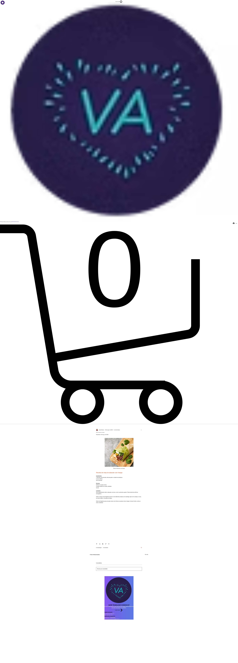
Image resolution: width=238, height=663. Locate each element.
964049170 (113, 617)
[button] (3, 221)
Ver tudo (146, 554)
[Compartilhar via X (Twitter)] (99, 543)
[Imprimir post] (108, 543)
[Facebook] (119, 622)
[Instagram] (119, 620)
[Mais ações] (141, 430)
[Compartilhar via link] (105, 543)
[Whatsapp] (119, 623)
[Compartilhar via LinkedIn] (102, 543)
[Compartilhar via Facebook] (96, 543)
